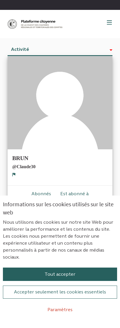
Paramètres (60, 309)
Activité (20, 49)
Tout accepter (60, 274)
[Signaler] (14, 174)
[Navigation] (109, 23)
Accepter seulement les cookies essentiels (60, 292)
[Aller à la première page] (35, 24)
